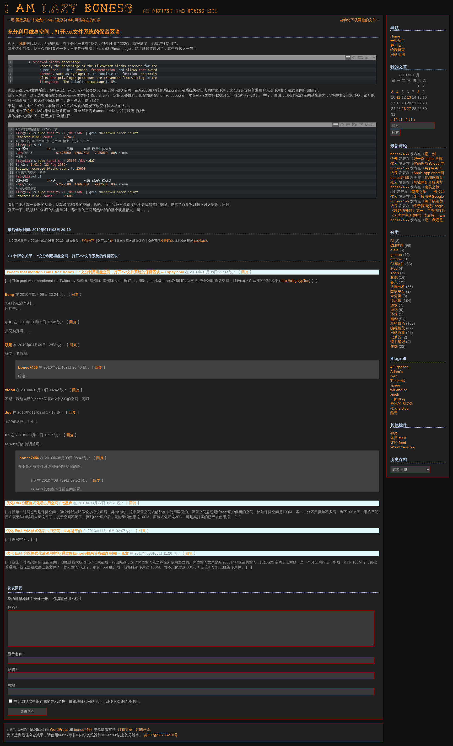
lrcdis (394, 273)
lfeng (9, 294)
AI (392, 241)
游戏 (394, 305)
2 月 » (411, 119)
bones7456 (28, 367)
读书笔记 (397, 342)
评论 (12, 607)
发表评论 (166, 240)
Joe (8, 412)
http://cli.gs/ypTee (295, 280)
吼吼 (22, 43)
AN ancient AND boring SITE (180, 11)
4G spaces (399, 367)
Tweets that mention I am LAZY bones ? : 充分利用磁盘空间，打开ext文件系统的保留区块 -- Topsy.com (95, 272)
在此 (110, 240)
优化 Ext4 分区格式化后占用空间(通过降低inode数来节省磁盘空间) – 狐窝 (67, 553)
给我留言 (397, 50)
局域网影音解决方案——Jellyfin (416, 179)
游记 (394, 310)
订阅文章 (125, 729)
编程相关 (397, 328)
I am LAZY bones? (69, 9)
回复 (245, 272)
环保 (394, 314)
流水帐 (395, 300)
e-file (394, 250)
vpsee (395, 385)
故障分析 (397, 287)
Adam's (396, 371)
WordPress (59, 729)
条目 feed (398, 438)
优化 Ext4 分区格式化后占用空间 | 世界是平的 (44, 531)
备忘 (394, 282)
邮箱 (12, 670)
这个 (30, 111)
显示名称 (16, 654)
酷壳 (394, 413)
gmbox (396, 259)
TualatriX (397, 381)
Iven (393, 376)
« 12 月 (396, 119)
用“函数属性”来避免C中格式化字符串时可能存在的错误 (55, 20)
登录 (394, 433)
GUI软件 (397, 264)
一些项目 (397, 41)
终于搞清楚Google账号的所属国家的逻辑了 (417, 198)
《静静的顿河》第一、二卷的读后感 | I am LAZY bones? (417, 212)
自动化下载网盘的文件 (357, 20)
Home (395, 36)
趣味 (394, 346)
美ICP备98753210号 (161, 735)
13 (409, 97)
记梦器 (395, 337)
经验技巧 (88, 240)
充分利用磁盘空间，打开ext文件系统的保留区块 (64, 32)
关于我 (395, 45)
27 (409, 108)
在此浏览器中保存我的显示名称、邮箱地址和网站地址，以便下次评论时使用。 (78, 701)
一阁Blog (397, 399)
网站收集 (397, 332)
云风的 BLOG (401, 403)
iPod (394, 268)
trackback (200, 240)
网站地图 (397, 54)
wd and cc (398, 390)
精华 (394, 319)
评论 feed (398, 443)
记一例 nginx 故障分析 (413, 156)
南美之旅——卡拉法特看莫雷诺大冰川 (414, 189)
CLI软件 (396, 245)
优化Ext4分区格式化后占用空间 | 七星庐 (39, 503)
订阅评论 (143, 729)
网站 (11, 685)
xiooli (10, 390)
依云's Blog (399, 408)
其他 (394, 277)
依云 (394, 159)
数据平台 (397, 291)
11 (398, 97)
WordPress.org (402, 447)
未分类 (395, 296)
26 (404, 108)
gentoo (396, 255)
